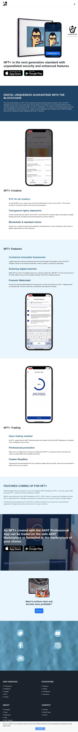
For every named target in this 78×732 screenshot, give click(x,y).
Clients (45, 689)
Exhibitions (7, 689)
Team (6, 712)
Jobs (5, 717)
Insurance (46, 694)
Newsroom (7, 715)
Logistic (6, 691)
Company (7, 709)
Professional (8, 686)
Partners (45, 686)
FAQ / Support (8, 720)
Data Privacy (47, 712)
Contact (45, 709)
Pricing (6, 697)
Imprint (45, 715)
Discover (39, 611)
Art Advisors (46, 691)
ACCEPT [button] (40, 728)
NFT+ (6, 694)
